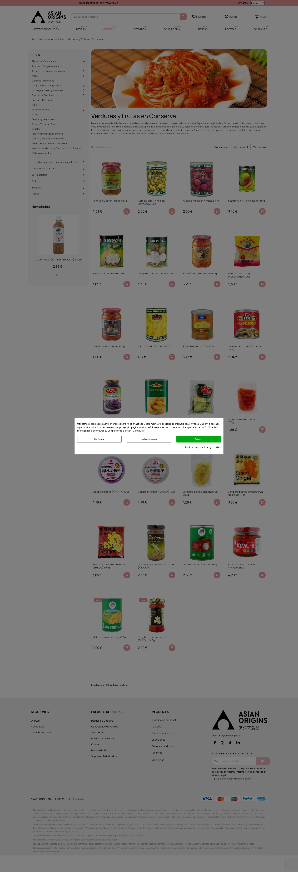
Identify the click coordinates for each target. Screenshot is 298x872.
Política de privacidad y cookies (203, 447)
